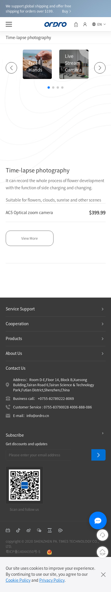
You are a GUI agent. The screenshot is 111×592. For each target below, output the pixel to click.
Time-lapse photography (28, 38)
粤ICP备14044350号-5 (23, 551)
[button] (49, 87)
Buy (65, 11)
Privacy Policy (52, 580)
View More (29, 238)
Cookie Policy (18, 580)
